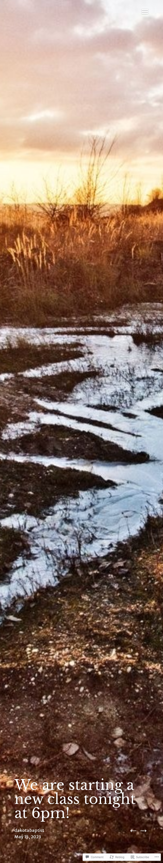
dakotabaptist (29, 830)
